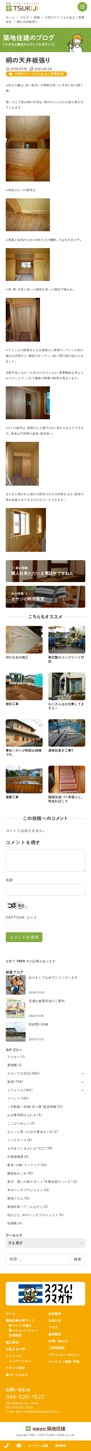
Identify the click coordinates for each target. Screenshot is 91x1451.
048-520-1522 (25, 1397)
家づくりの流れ (20, 1325)
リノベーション (20, 1361)
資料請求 (54, 1334)
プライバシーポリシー (64, 1355)
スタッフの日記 (23, 1073)
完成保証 (15, 1335)
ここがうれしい (21, 1123)
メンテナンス (19, 1140)
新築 (15, 1081)
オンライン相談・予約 (64, 1361)
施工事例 (12, 1342)
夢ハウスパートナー (23, 1330)
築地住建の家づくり (20, 1320)
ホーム (10, 1313)
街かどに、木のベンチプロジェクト (35, 1215)
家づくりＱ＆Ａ (17, 1374)
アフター (16, 1057)
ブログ (53, 1327)
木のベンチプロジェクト (28, 1190)
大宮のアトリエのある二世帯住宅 (39, 74)
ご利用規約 (56, 1348)
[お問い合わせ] (19, 1445)
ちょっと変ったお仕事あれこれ (33, 1131)
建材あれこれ (20, 1173)
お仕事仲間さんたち (24, 1115)
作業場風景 (18, 1156)
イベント (18, 1098)
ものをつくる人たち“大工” (30, 1148)
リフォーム (20, 1090)
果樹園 (15, 1065)
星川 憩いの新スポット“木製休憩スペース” (42, 1181)
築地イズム (18, 1198)
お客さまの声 (15, 1349)
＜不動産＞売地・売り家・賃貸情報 (35, 1106)
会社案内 (54, 1313)
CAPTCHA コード (21, 917)
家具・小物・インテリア (27, 1165)
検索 (78, 1259)
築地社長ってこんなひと (28, 1206)
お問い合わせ (58, 1341)
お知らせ (54, 1320)
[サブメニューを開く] (82, 1073)
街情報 (15, 1223)
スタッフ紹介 (15, 1367)
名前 (9, 880)
